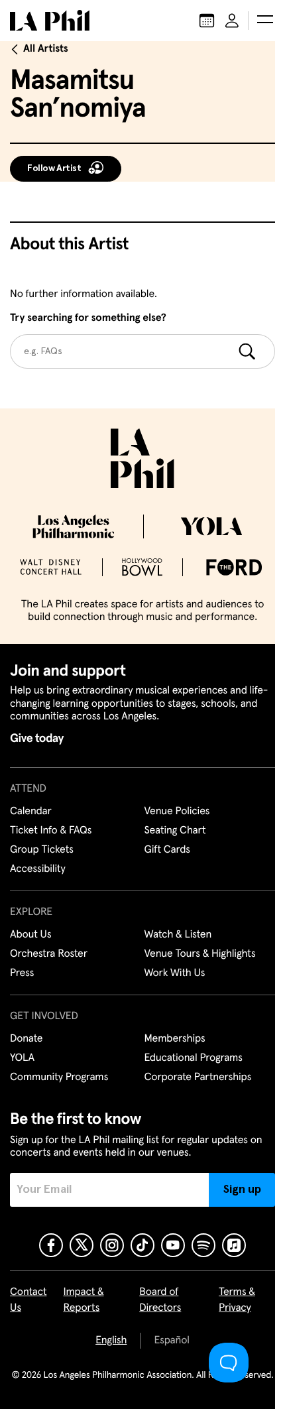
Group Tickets (42, 850)
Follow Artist (54, 168)
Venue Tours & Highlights (200, 954)
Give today (37, 739)
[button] (265, 20)
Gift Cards (167, 850)
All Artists (45, 49)
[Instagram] (112, 1245)
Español (171, 1340)
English (111, 1340)
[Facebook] (51, 1245)
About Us (31, 935)
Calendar (31, 811)
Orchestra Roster (48, 954)
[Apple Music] (234, 1245)
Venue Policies (177, 811)
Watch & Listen (178, 935)
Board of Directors (160, 1300)
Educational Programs (193, 1058)
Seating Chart (175, 831)
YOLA (22, 1058)
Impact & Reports (83, 1300)
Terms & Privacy (237, 1300)
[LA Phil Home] (49, 20)
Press (22, 973)
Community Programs (59, 1077)
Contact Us (28, 1300)
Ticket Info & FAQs (50, 831)
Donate (26, 1039)
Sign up (242, 1189)
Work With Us (174, 973)
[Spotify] (203, 1245)
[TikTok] (142, 1245)
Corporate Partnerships (198, 1077)
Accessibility (38, 869)
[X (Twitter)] (81, 1245)
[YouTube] (173, 1245)
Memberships (174, 1039)
